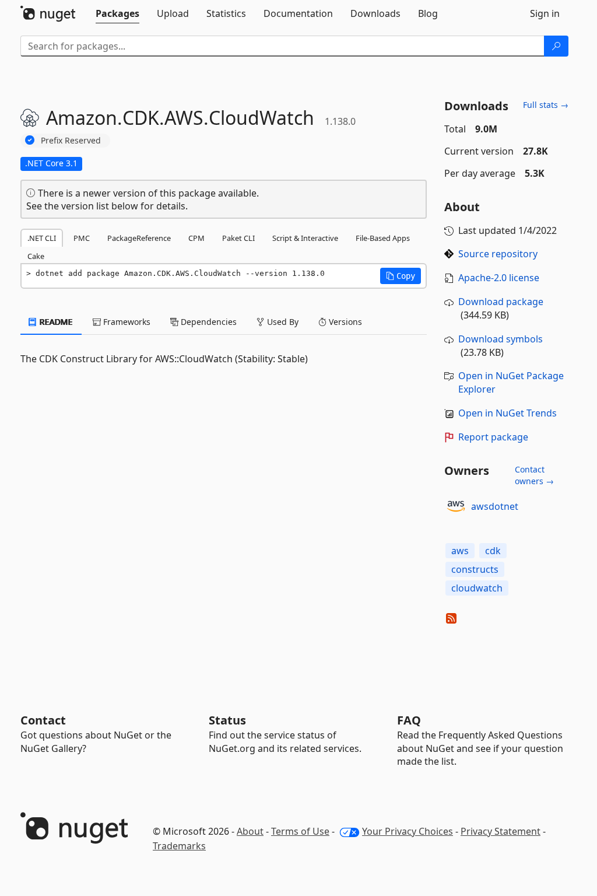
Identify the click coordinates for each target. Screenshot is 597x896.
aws (460, 550)
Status (227, 720)
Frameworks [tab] (125, 321)
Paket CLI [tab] (238, 238)
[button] (400, 276)
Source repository (498, 253)
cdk (493, 550)
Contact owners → (534, 475)
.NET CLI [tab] (41, 238)
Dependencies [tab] (207, 321)
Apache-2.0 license (498, 277)
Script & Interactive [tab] (305, 238)
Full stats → (545, 104)
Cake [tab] (35, 256)
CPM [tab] (196, 238)
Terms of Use (300, 831)
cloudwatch (477, 588)
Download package (500, 301)
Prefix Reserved (71, 140)
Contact (43, 720)
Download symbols (500, 338)
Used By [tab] (281, 321)
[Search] (556, 46)
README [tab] (55, 321)
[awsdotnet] (455, 506)
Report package (493, 436)
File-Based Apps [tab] (383, 238)
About (250, 831)
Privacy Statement (500, 831)
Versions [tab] (344, 321)
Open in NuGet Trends (507, 413)
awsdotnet (494, 506)
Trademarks (179, 845)
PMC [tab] (81, 238)
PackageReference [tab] (139, 238)
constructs (474, 569)
